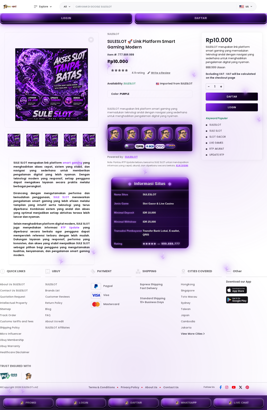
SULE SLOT (61, 197)
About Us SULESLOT (12, 284)
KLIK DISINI (182, 165)
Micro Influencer (10, 334)
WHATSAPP (189, 402)
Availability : (115, 83)
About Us (151, 387)
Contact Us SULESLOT (14, 290)
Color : (120, 94)
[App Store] (237, 291)
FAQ (47, 315)
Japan (185, 315)
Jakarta (186, 327)
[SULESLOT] (10, 6)
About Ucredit (54, 321)
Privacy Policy (130, 387)
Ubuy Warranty (10, 346)
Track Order (8, 315)
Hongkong (188, 284)
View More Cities (192, 334)
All (65, 6)
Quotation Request (12, 297)
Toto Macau (189, 297)
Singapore (188, 290)
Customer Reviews (57, 297)
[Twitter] (241, 387)
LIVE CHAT (241, 402)
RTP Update (70, 227)
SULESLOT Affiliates (57, 327)
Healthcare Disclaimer (14, 352)
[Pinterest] (247, 387)
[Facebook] (220, 387)
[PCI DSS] (8, 376)
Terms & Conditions (101, 387)
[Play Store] (237, 300)
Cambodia (188, 321)
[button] (91, 40)
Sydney (185, 303)
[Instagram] (227, 387)
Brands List (52, 290)
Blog (48, 309)
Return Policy (53, 303)
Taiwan (186, 309)
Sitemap (5, 309)
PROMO (31, 402)
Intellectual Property (13, 303)
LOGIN (66, 18)
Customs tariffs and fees (16, 321)
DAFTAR (201, 18)
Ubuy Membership (12, 340)
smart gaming (72, 163)
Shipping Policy (10, 327)
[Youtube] (233, 387)
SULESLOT (113, 34)
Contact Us (171, 387)
